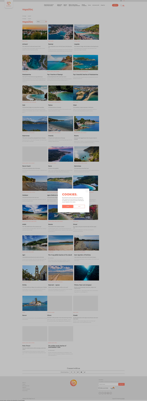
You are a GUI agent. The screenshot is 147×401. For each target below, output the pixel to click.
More (79, 206)
